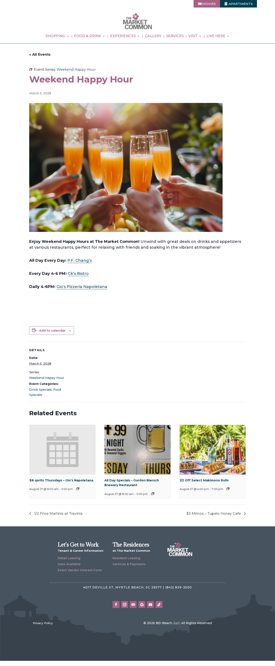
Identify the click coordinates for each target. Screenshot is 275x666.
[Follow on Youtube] (150, 604)
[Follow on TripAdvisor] (133, 604)
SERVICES (175, 36)
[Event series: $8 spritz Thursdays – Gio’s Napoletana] (77, 488)
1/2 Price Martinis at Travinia (57, 513)
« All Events (39, 54)
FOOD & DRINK (87, 36)
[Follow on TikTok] (159, 604)
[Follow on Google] (141, 604)
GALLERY (153, 36)
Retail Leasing (69, 558)
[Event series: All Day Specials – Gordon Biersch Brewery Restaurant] (152, 493)
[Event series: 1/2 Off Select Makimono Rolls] (227, 488)
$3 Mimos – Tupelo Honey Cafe (214, 513)
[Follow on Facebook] (116, 604)
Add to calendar (52, 330)
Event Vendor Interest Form (80, 570)
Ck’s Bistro (78, 273)
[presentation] (62, 449)
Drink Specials (40, 390)
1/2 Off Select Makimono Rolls (204, 480)
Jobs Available (69, 564)
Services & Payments (129, 564)
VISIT (192, 36)
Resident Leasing (126, 558)
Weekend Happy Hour (46, 378)
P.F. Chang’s (79, 260)
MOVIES (209, 4)
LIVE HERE (215, 36)
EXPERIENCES (123, 36)
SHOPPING (55, 36)
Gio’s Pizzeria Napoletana (82, 286)
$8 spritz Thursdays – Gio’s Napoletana (61, 480)
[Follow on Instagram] (124, 604)
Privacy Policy (43, 623)
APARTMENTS (241, 4)
